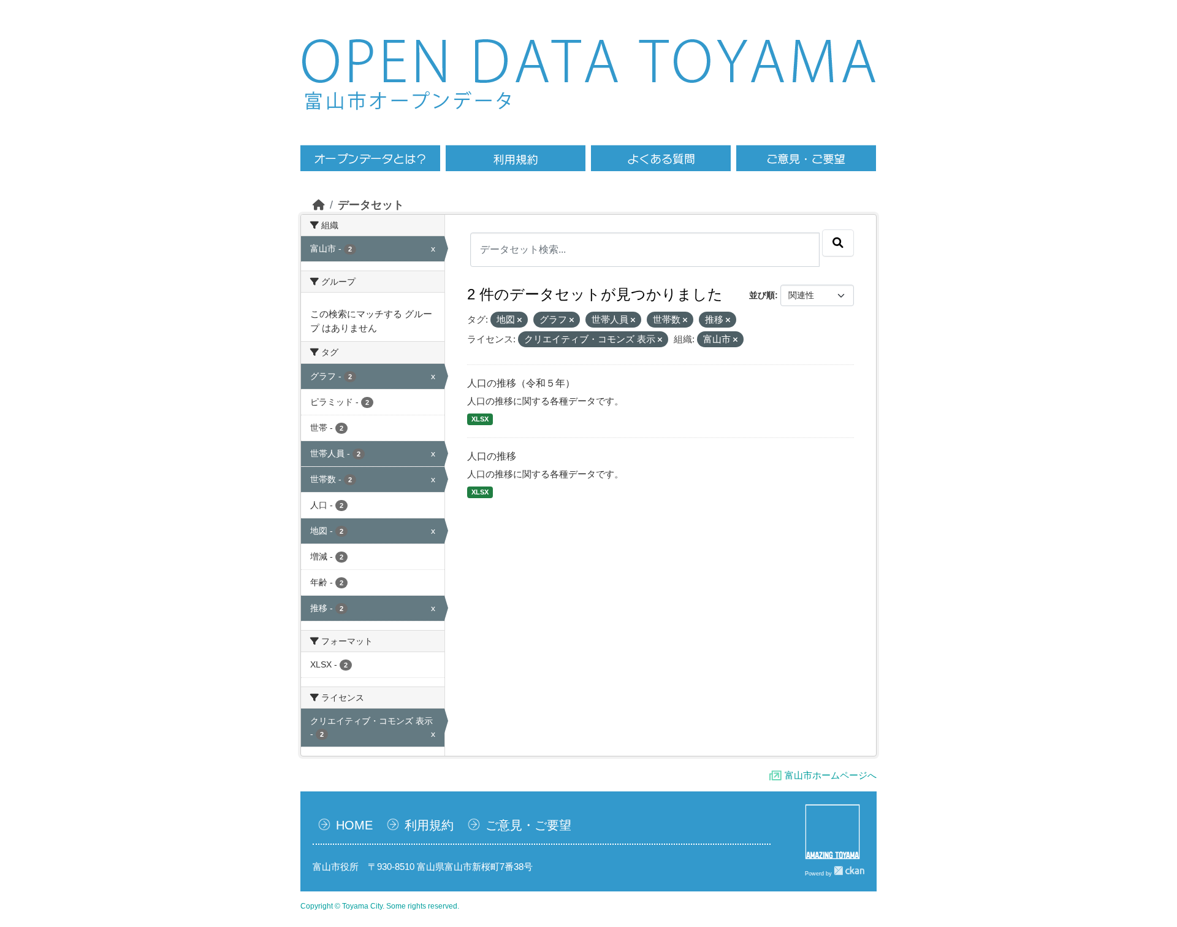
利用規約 (429, 825)
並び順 (762, 295)
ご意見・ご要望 (528, 825)
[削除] (519, 320)
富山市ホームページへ (831, 775)
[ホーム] (319, 205)
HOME (354, 825)
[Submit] (838, 242)
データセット (371, 205)
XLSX (480, 419)
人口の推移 (491, 456)
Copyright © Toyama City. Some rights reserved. (379, 906)
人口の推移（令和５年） (521, 383)
